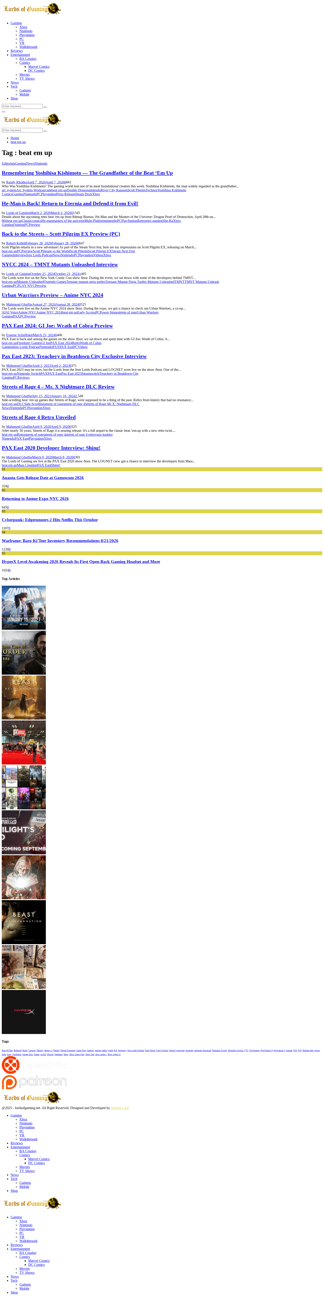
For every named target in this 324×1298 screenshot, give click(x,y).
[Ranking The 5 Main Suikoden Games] (24, 988)
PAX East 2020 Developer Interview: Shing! (51, 448)
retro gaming (154, 221)
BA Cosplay (28, 59)
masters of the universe (68, 221)
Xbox (23, 27)
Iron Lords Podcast (39, 255)
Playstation (27, 35)
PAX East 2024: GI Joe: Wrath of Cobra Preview (57, 326)
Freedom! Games (29, 343)
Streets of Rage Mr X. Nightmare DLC (112, 404)
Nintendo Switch (29, 373)
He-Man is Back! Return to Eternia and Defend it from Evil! (70, 203)
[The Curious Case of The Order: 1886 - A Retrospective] (24, 673)
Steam (86, 373)
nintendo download (202, 1050)
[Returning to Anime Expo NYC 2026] (24, 763)
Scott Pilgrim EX (100, 251)
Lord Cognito (162, 1050)
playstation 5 (279, 1050)
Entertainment (20, 55)
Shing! (55, 465)
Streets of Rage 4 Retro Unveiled (39, 417)
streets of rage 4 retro (80, 434)
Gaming (16, 23)
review (317, 1050)
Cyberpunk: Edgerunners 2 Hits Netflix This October (50, 519)
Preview (34, 225)
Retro (141, 221)
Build (25, 1050)
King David (150, 1050)
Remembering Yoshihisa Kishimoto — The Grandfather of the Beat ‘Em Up (87, 173)
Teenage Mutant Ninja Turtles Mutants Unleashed (139, 282)
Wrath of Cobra (90, 343)
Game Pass (81, 1050)
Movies (24, 74)
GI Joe (45, 343)
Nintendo (25, 31)
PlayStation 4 (267, 1050)
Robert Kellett (16, 243)
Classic (27, 221)
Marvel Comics (39, 66)
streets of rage (127, 312)
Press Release (65, 194)
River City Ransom (114, 190)
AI (4, 312)
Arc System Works (29, 190)
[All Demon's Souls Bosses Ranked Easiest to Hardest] (24, 898)
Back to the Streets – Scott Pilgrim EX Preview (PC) (61, 234)
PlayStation (129, 221)
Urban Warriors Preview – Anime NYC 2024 (52, 295)
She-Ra (168, 221)
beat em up (59, 190)
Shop (14, 98)
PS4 (295, 1050)
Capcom (32, 1050)
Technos (151, 190)
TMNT (179, 282)
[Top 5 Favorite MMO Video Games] (24, 808)
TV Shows (27, 78)
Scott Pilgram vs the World (51, 251)
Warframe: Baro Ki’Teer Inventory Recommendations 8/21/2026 (60, 540)
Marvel (172, 1050)
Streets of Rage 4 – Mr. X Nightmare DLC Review (58, 387)
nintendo (95, 190)
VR (21, 43)
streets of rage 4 (74, 404)
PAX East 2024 (61, 343)
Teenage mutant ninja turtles (85, 282)
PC (21, 39)
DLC (20, 404)
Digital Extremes (67, 1050)
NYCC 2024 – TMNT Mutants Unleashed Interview (60, 264)
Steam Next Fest (123, 251)
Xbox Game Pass (76, 1054)
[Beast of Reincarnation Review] (24, 718)
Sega (4, 1054)
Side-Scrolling (34, 404)
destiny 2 (48, 1050)
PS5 (300, 1050)
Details (56, 1050)
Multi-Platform (94, 221)
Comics (24, 63)
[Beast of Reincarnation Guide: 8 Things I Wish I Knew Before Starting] (24, 943)
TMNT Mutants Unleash (201, 282)
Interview (19, 255)
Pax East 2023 (71, 373)
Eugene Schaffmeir (19, 335)
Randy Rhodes (16, 182)
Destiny (40, 1050)
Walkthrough (28, 47)
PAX (16, 316)
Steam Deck (83, 194)
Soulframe (16, 1054)
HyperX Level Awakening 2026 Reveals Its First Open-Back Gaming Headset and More (81, 561)
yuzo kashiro (104, 434)
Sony (9, 1054)
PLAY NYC (26, 286)
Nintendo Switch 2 (236, 1050)
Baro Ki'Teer (7, 1050)
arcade (47, 190)
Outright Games (55, 282)
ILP (115, 1050)
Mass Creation (27, 465)
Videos (98, 255)
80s (4, 221)
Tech (14, 86)
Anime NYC (27, 312)
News (15, 82)
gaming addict (101, 1050)
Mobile (24, 94)
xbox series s (101, 1054)
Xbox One (89, 1054)
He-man (47, 221)
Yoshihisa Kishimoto (171, 190)
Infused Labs (120, 1108)
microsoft (180, 1050)
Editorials (8, 163)
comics (36, 221)
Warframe (58, 1054)
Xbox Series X (114, 1054)
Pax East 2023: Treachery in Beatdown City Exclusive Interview (74, 356)
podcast (289, 1050)
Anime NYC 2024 (49, 312)
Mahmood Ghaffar (19, 304)
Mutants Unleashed (30, 282)
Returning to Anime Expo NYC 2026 (35, 498)
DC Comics (36, 70)
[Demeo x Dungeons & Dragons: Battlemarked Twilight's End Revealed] (24, 853)
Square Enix (27, 1054)
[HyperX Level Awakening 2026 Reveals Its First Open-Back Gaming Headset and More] (24, 1033)
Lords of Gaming (18, 213)
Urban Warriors (147, 312)
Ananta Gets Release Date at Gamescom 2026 (43, 477)
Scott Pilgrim (137, 190)
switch (94, 373)
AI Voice (12, 312)
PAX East (66, 347)
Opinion (18, 225)
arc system (9, 190)
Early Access (86, 312)
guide (110, 1050)
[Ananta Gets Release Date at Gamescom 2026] (24, 628)
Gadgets (25, 90)
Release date (308, 1050)
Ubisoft (50, 1054)
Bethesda (18, 1050)
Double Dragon (78, 190)
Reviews (17, 51)
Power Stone (109, 312)
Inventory (122, 1050)
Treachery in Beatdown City (119, 373)
